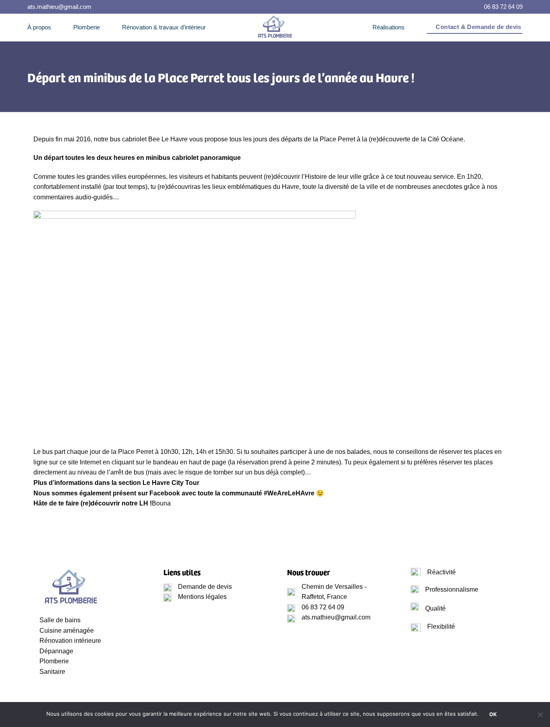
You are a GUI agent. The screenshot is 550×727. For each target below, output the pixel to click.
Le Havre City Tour (171, 482)
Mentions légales (202, 596)
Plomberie (86, 27)
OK (493, 714)
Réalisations (388, 27)
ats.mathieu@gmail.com (59, 6)
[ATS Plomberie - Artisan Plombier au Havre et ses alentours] (275, 27)
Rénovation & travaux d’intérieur (164, 27)
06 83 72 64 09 (503, 6)
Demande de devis (205, 586)
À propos (39, 27)
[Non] (540, 716)
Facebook (164, 493)
